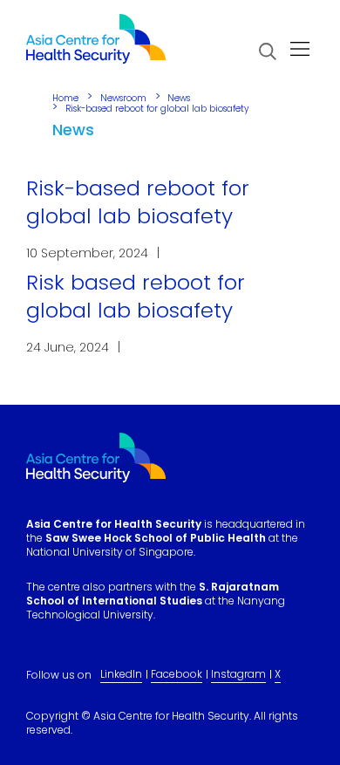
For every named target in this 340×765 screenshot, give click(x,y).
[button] (267, 51)
